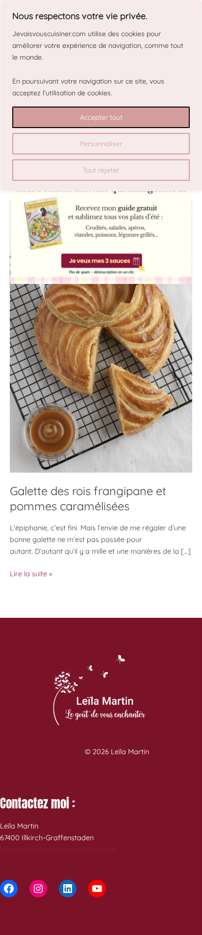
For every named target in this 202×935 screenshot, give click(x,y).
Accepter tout (101, 117)
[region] (101, 95)
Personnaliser (101, 143)
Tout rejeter (101, 170)
